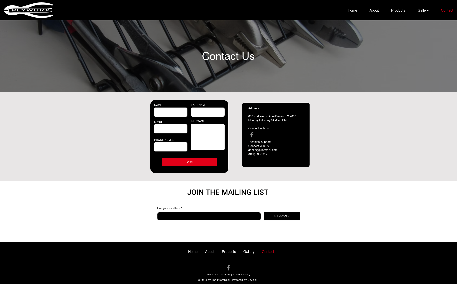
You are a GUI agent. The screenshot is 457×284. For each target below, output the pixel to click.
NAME (158, 105)
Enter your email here (168, 208)
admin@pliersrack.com (262, 149)
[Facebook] (251, 134)
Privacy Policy (241, 274)
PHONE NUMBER (165, 139)
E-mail (158, 121)
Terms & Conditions (218, 274)
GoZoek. (253, 279)
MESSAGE (198, 121)
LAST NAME (199, 105)
